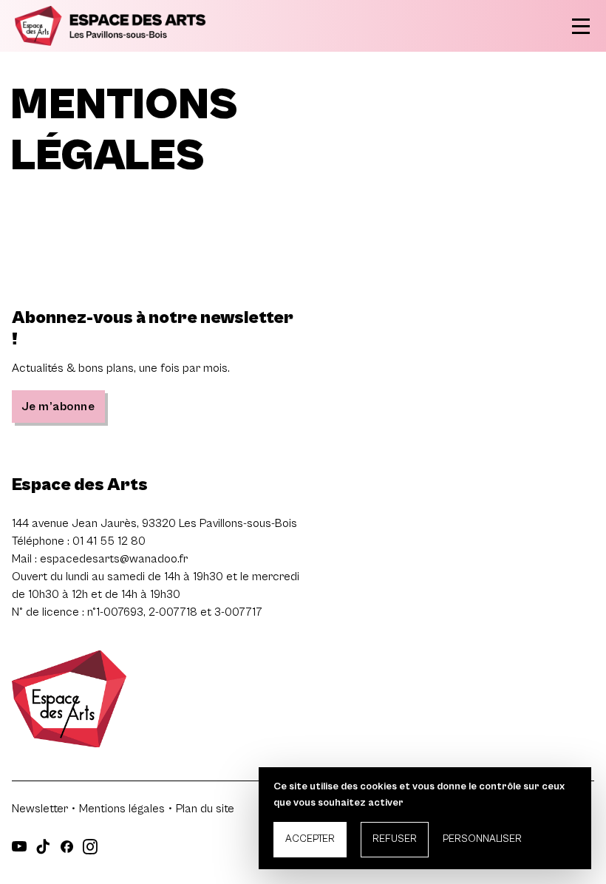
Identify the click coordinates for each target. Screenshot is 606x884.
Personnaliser (482, 839)
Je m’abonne (58, 406)
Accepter (310, 839)
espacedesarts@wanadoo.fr (114, 558)
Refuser (394, 839)
